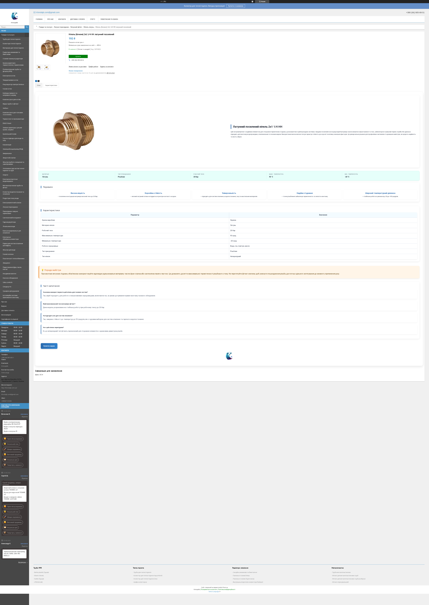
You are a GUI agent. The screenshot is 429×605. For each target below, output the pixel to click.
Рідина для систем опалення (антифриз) (13, 244)
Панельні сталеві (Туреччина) (243, 579)
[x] (38, 81)
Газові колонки (8, 254)
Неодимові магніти (9, 274)
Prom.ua (225, 587)
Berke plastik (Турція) (41, 572)
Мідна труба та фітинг (10, 104)
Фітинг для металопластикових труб (345, 576)
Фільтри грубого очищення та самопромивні (13, 163)
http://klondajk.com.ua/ (9, 388)
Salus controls (7, 282)
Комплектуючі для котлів (12, 99)
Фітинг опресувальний (340, 582)
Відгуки (3, 306)
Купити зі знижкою (235, 6)
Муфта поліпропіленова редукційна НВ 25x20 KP (12, 423)
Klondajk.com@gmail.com (9, 394)
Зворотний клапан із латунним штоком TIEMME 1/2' (14, 489)
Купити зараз (49, 346)
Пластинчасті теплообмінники (13, 259)
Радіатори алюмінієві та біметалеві (11, 53)
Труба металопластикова (341, 572)
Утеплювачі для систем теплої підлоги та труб (13, 169)
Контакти (62, 19)
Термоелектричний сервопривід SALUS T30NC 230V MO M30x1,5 (14, 553)
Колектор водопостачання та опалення (13, 193)
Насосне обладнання (10, 278)
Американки (7, 153)
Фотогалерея (6, 315)
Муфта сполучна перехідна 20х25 (13, 428)
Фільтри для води (9, 250)
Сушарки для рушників (11, 291)
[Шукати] (27, 27)
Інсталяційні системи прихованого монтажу (11, 296)
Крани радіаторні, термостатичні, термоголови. (13, 64)
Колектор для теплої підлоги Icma (145, 579)
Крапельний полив (9, 134)
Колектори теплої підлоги (12, 44)
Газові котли (7, 89)
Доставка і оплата (7, 310)
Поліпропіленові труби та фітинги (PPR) (12, 70)
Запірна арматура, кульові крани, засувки (12, 129)
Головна (39, 19)
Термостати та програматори (13, 119)
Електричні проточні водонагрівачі (10, 180)
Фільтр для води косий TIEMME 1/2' (14, 493)
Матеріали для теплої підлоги (13, 48)
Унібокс (5, 108)
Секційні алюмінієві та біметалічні (245, 572)
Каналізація (7, 145)
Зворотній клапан (9, 158)
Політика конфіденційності (226, 589)
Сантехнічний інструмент (12, 218)
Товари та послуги (7, 35)
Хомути (5, 175)
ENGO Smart (7, 123)
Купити (78, 56)
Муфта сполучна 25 (10, 431)
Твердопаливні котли (10, 80)
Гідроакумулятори (9, 222)
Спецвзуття (7, 287)
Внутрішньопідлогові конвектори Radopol (248, 582)
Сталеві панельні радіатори (13, 59)
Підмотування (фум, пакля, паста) (12, 268)
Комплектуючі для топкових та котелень (13, 114)
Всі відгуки (22, 562)
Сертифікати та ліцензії (9, 319)
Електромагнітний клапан (12, 203)
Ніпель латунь (89, 27)
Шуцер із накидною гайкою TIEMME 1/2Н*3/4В (13, 498)
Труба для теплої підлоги (11, 39)
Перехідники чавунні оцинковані (10, 212)
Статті (92, 19)
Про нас (4, 302)
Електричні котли (9, 76)
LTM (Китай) (38, 582)
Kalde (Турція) (39, 579)
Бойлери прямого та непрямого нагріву (10, 94)
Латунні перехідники (10, 207)
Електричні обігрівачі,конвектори (11, 238)
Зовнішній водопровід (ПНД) (13, 149)
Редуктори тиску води (11, 198)
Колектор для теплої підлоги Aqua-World (148, 576)
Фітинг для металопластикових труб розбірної (348, 579)
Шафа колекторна (140, 582)
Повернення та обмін (109, 19)
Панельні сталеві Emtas (241, 576)
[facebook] (36, 81)
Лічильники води (9, 226)
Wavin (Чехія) (38, 576)
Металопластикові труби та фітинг (13, 187)
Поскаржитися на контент (209, 589)
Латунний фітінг (76, 27)
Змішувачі (6, 263)
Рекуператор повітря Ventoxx (13, 84)
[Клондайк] (14, 16)
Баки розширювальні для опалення (12, 232)
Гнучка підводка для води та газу (13, 139)
